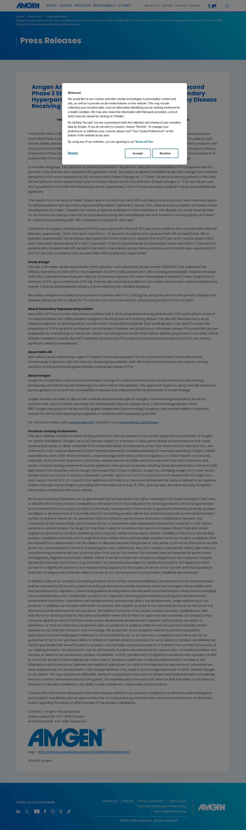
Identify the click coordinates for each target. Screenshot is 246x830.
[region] (124, 124)
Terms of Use (144, 141)
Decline (165, 153)
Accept (138, 153)
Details (73, 153)
